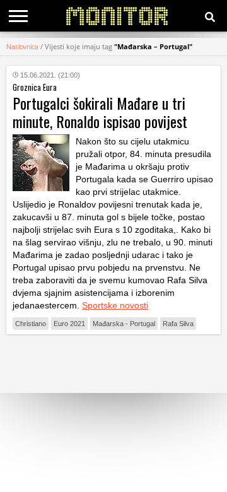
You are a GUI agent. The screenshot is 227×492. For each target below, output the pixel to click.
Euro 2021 (69, 323)
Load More (113, 363)
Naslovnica (22, 46)
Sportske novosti (115, 305)
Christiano (30, 323)
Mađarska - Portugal (124, 323)
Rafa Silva (178, 323)
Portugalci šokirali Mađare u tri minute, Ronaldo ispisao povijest (100, 111)
